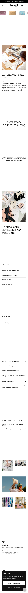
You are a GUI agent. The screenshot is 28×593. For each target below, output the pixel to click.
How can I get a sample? (8, 381)
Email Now (5, 429)
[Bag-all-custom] (13, 5)
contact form (20, 547)
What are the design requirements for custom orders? (14, 376)
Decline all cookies (14, 588)
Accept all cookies (14, 583)
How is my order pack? (8, 284)
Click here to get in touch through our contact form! (14, 1)
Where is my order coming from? (10, 270)
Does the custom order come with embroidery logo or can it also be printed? (14, 386)
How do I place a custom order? (10, 370)
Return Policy (5, 323)
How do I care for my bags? (9, 366)
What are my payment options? (10, 361)
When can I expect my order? (10, 275)
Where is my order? (7, 279)
